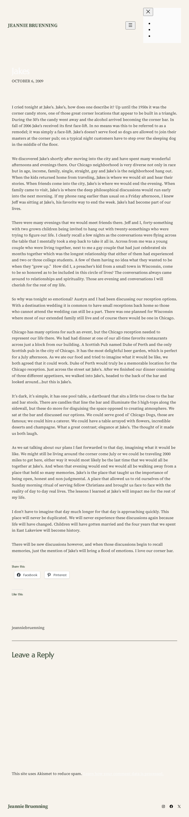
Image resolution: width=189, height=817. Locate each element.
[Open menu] (130, 25)
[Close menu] (148, 12)
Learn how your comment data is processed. (123, 773)
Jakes (20, 71)
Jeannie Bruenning (32, 25)
